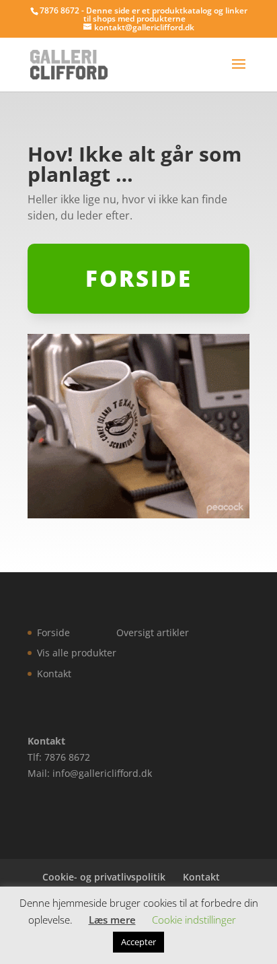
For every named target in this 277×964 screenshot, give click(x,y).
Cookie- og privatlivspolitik (103, 876)
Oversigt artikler (152, 632)
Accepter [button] (138, 942)
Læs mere (112, 919)
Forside (53, 632)
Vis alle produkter (76, 652)
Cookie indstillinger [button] (194, 919)
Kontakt (54, 673)
